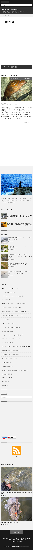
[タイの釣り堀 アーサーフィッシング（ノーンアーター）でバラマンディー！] (4, 248)
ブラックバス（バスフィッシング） (10, 354)
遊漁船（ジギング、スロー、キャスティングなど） (13, 303)
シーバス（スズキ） (6, 342)
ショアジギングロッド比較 (13, 539)
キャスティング (27, 104)
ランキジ (21, 104)
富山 (3, 104)
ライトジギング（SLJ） (7, 292)
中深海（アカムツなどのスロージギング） (11, 296)
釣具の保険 (4, 381)
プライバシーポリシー (16, 541)
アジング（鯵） (5, 319)
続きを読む (26, 122)
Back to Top (16, 532)
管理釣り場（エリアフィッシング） (10, 350)
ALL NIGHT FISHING (9, 10)
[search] (31, 5)
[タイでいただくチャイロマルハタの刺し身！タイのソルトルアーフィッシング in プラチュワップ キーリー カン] (4, 257)
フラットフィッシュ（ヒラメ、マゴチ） (11, 338)
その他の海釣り (5, 362)
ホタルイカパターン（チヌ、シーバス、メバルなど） (14, 311)
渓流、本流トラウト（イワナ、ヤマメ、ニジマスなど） (14, 346)
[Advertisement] (16, 43)
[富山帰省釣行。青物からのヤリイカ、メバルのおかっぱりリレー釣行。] (4, 240)
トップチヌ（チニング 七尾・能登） (10, 307)
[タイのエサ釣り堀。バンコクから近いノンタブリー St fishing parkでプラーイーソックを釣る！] (4, 265)
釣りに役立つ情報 (6, 374)
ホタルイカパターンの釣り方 (23, 538)
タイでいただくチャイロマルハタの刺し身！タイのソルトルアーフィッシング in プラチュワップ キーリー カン (20, 256)
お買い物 (4, 385)
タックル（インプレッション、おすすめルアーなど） (14, 370)
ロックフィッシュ (11, 104)
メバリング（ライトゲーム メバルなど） (11, 315)
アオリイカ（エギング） (7, 323)
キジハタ (17, 104)
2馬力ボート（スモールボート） (9, 288)
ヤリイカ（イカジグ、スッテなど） (10, 327)
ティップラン (5, 299)
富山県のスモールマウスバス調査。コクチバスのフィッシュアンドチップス (16, 493)
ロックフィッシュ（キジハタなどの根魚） (22, 78)
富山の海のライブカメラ (9, 538)
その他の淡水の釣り (6, 366)
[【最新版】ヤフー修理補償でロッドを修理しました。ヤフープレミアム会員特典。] (4, 274)
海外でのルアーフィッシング (8, 358)
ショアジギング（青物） (7, 331)
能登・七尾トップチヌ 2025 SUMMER (9, 522)
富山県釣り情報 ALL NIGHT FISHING (20, 546)
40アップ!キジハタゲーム (10, 75)
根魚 (5, 104)
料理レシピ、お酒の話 (7, 377)
